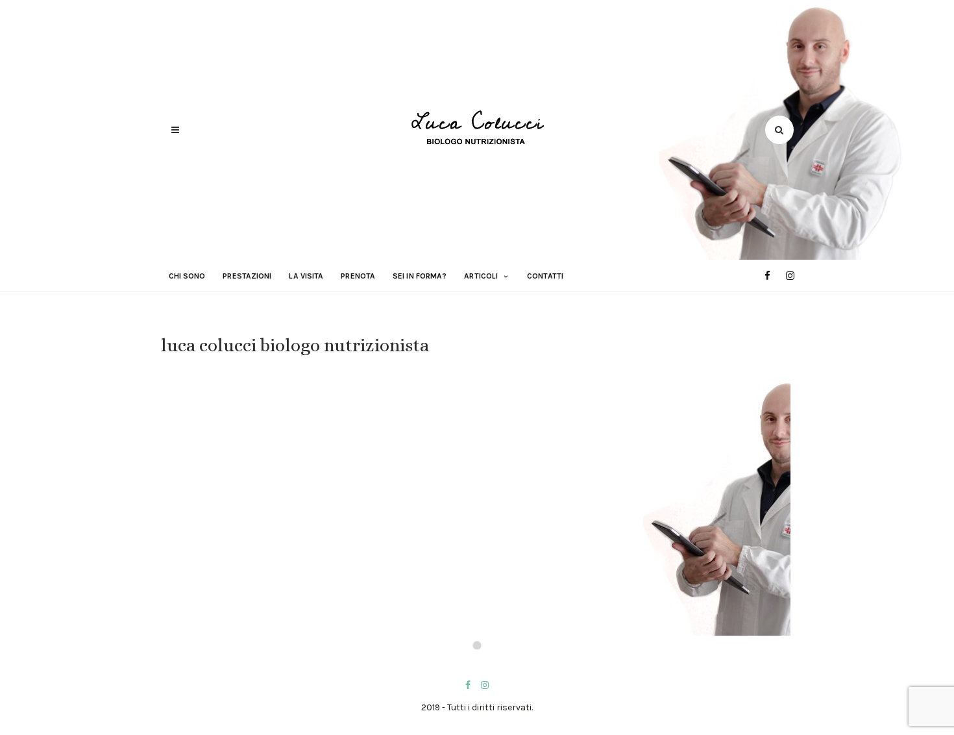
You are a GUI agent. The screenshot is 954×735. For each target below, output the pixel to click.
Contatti (545, 275)
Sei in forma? (419, 275)
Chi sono (187, 275)
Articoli (481, 275)
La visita (306, 275)
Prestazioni (247, 275)
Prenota (358, 275)
